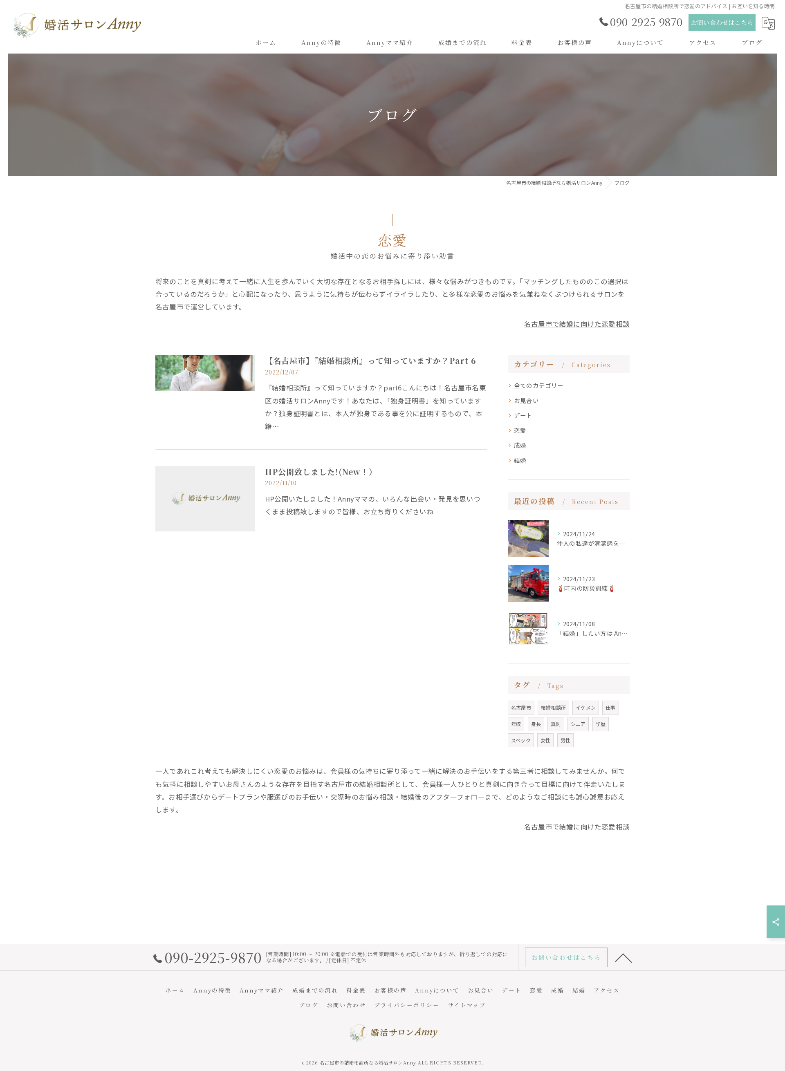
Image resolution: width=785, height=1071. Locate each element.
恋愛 (520, 430)
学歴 (601, 723)
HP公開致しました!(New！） (321, 471)
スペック (521, 740)
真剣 (556, 723)
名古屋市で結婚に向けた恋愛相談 (577, 324)
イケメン (586, 707)
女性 (545, 740)
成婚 (520, 445)
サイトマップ (467, 1005)
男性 (565, 740)
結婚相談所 (553, 707)
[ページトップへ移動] (623, 957)
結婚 (520, 460)
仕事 (610, 707)
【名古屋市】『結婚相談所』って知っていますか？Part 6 (370, 360)
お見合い (526, 400)
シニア (578, 723)
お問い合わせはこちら (722, 22)
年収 (516, 723)
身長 (536, 723)
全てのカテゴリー (539, 385)
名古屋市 (521, 707)
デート (523, 415)
